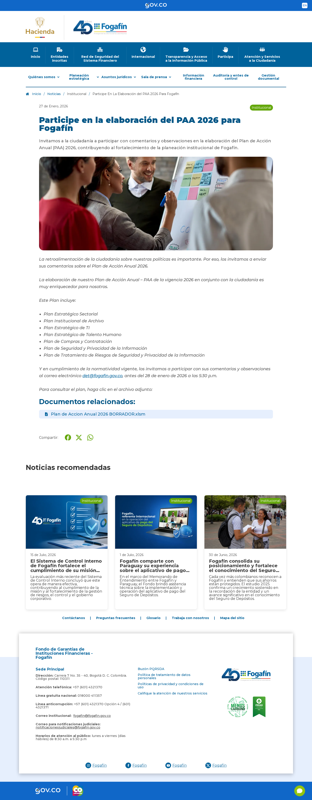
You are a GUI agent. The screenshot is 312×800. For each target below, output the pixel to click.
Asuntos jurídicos (116, 77)
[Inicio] (35, 53)
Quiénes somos (41, 77)
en (305, 5)
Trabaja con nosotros (190, 618)
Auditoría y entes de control (231, 77)
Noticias (54, 94)
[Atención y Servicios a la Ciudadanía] (262, 54)
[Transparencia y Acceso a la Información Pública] (186, 54)
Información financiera (193, 77)
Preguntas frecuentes (115, 618)
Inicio (36, 94)
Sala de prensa (154, 77)
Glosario (153, 618)
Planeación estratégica (79, 77)
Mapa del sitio (232, 618)
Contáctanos (73, 618)
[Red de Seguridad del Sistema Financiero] (100, 54)
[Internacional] (143, 53)
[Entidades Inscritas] (59, 54)
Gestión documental (268, 77)
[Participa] (225, 53)
